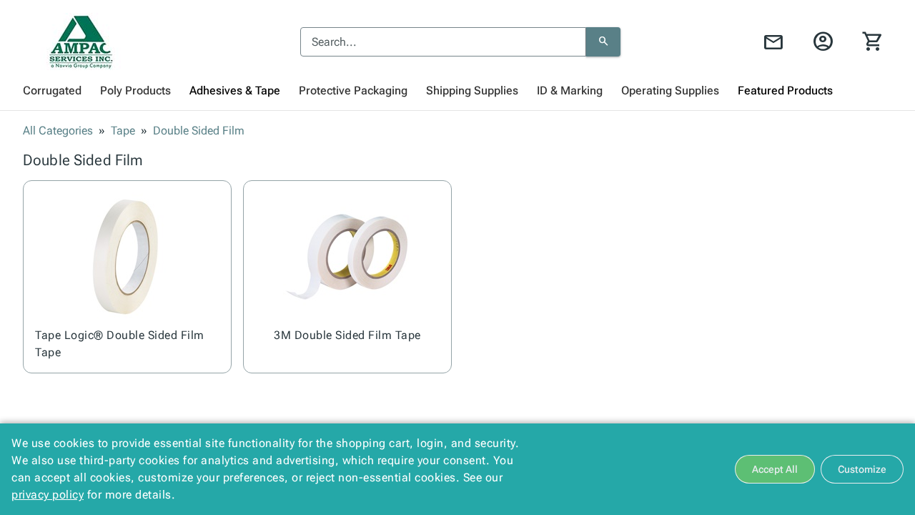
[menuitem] (52, 91)
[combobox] (443, 42)
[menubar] (457, 90)
